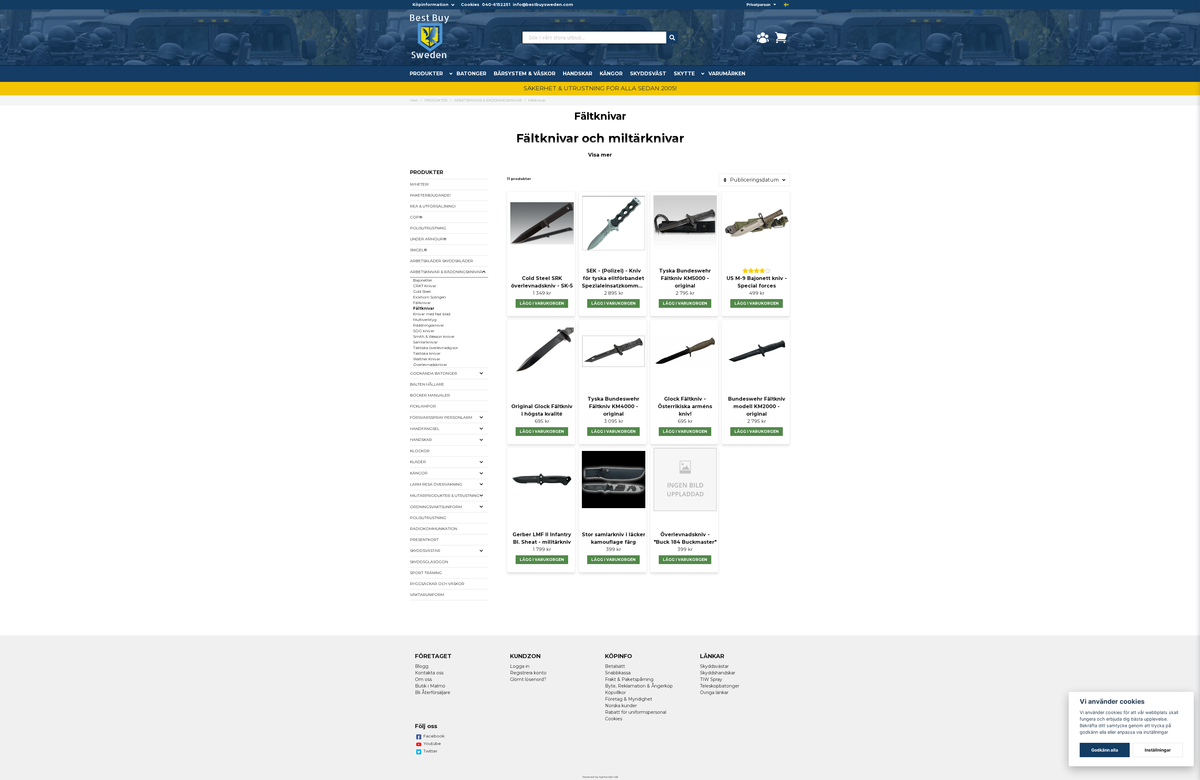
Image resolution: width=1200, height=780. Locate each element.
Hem (414, 100)
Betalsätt (615, 666)
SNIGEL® (418, 250)
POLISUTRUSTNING (428, 228)
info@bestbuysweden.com (543, 4)
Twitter (430, 750)
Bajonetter (422, 280)
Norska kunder (621, 705)
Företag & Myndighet (628, 699)
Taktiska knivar (427, 353)
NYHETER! (419, 184)
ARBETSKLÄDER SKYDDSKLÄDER (441, 260)
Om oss (423, 679)
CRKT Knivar (424, 285)
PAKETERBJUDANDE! (430, 195)
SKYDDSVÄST (648, 74)
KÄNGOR (611, 74)
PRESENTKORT (424, 539)
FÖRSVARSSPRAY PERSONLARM (441, 417)
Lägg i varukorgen (542, 303)
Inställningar (1158, 750)
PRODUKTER (426, 74)
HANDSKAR (577, 74)
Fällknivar (422, 302)
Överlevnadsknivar (430, 364)
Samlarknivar (425, 342)
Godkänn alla (1104, 750)
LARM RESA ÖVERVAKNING (436, 484)
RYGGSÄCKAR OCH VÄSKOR (437, 583)
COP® (416, 217)
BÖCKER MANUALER (430, 395)
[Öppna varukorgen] (781, 37)
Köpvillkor (615, 692)
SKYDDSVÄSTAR (425, 550)
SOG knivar (423, 330)
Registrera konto (528, 673)
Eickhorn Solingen (429, 297)
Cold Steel (422, 291)
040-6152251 (496, 4)
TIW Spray (711, 679)
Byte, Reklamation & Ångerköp (639, 686)
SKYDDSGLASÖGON (429, 561)
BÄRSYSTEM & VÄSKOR (524, 74)
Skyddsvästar (714, 666)
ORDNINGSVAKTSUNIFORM (436, 506)
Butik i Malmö (430, 686)
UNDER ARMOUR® (428, 239)
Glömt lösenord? (528, 679)
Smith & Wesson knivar (434, 336)
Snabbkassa (618, 673)
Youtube (432, 743)
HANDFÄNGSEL (424, 428)
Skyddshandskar (717, 673)
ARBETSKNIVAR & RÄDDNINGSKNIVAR (488, 100)
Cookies (470, 4)
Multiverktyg (425, 319)
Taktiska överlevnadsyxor (435, 347)
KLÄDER (418, 461)
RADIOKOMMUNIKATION (433, 528)
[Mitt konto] (763, 37)
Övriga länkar (714, 692)
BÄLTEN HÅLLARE (427, 384)
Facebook (434, 735)
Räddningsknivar (428, 325)
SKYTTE (684, 74)
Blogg (421, 666)
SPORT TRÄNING (426, 572)
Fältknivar (423, 308)
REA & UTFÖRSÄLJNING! (433, 206)
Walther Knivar (426, 359)
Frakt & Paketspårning (629, 679)
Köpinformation (430, 4)
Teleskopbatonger (719, 686)
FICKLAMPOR (423, 406)
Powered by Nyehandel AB (600, 776)
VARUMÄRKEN (726, 74)
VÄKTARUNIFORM (427, 594)
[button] (786, 4)
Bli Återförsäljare (432, 692)
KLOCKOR (420, 450)
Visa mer (600, 155)
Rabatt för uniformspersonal (635, 712)
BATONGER (471, 74)
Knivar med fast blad (431, 314)
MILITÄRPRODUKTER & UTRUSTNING (444, 495)
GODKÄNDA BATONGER (433, 373)
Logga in (519, 666)
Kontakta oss (429, 673)
